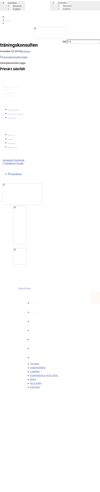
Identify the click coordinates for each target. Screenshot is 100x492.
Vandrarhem (37, 312)
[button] (11, 2)
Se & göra (36, 348)
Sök (64, 41)
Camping (35, 321)
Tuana (28, 288)
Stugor (34, 303)
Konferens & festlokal (44, 330)
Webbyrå (22, 288)
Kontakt (35, 358)
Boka (33, 339)
